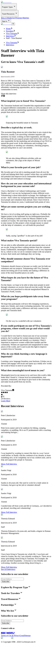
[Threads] (4, 633)
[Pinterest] (10, 633)
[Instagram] (6, 633)
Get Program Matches (20, 18)
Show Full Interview (9, 464)
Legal (22, 635)
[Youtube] (8, 633)
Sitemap (27, 635)
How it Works (6, 18)
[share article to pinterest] (4, 96)
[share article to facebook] (2, 96)
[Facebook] (2, 633)
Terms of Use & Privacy (10, 635)
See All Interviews (8, 569)
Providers (9, 31)
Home (8, 29)
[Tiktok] (14, 633)
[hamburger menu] (13, 24)
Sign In (5, 21)
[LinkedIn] (12, 633)
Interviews (10, 36)
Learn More (5, 401)
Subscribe (5, 582)
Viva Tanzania (11, 33)
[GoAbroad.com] (6, 2)
